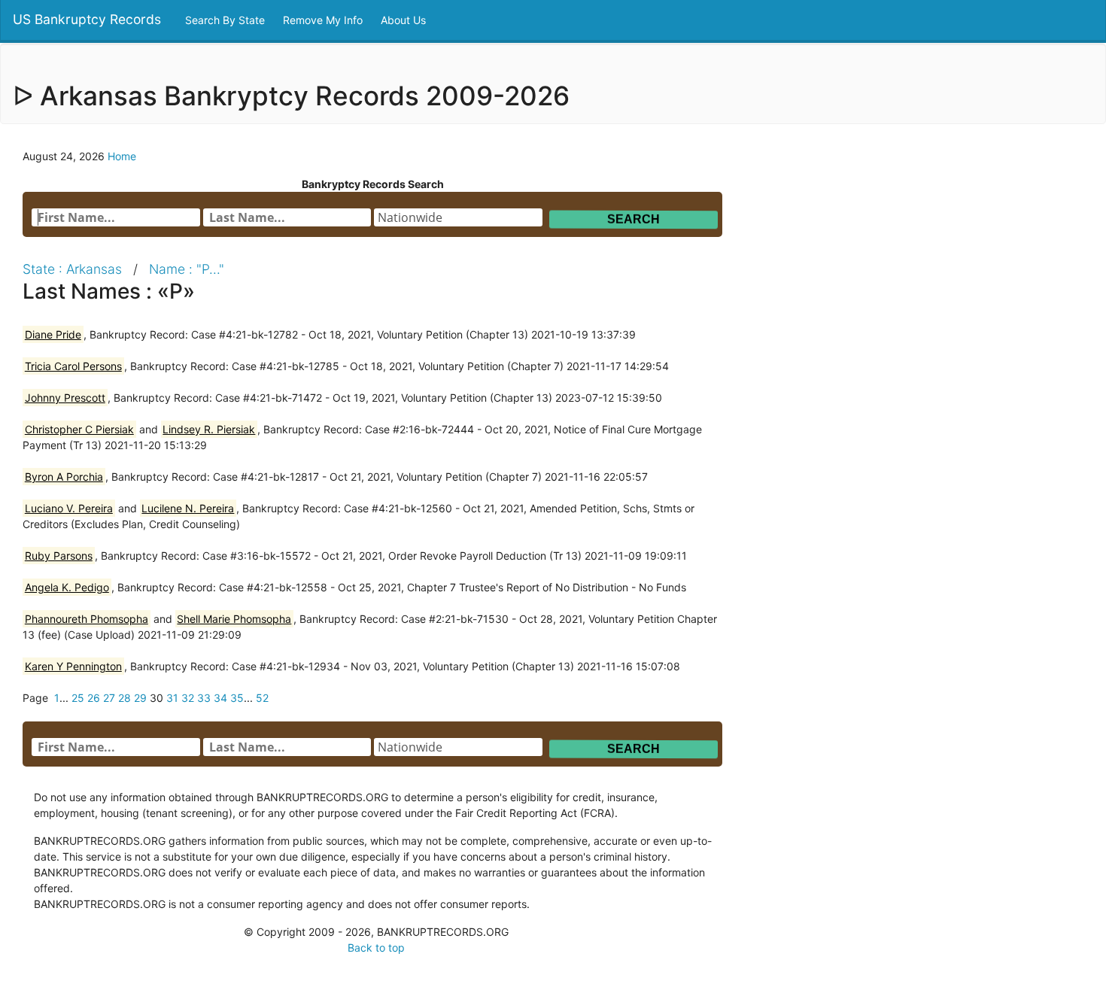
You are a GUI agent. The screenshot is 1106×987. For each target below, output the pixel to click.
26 (93, 697)
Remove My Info (324, 20)
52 (262, 697)
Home (122, 156)
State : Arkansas (72, 269)
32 (187, 697)
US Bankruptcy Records (87, 19)
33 (204, 697)
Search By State (226, 20)
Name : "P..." (186, 269)
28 (124, 697)
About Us (405, 20)
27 (109, 697)
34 (220, 697)
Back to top (376, 947)
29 (140, 697)
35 (237, 697)
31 (172, 697)
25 (77, 697)
